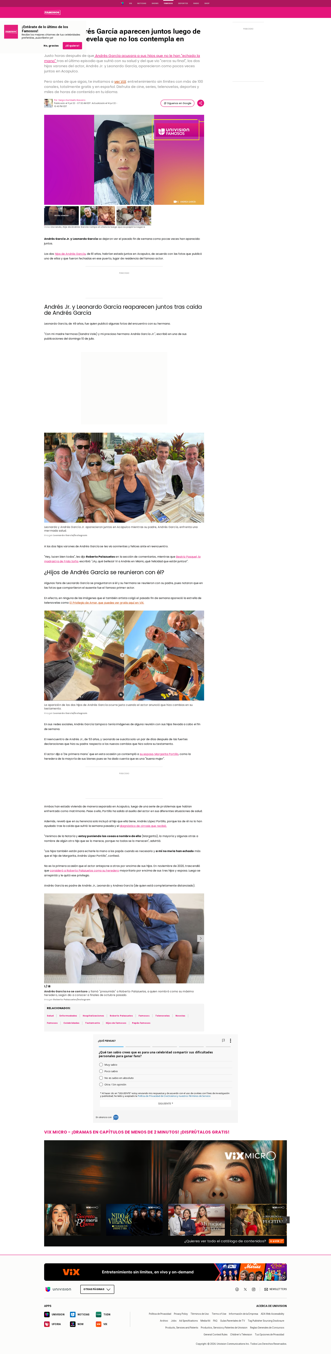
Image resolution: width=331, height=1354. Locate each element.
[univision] (52, 12)
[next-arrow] (200, 938)
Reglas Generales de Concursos (267, 1327)
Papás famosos (141, 1022)
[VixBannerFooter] (165, 1272)
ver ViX (120, 81)
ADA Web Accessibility (272, 1313)
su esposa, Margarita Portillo (159, 754)
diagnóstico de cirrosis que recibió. (143, 826)
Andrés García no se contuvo (66, 991)
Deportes (183, 3)
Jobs (173, 1320)
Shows (155, 3)
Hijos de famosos (116, 1022)
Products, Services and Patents (181, 1327)
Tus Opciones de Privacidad (269, 1334)
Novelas (180, 1015)
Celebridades (71, 1022)
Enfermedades (68, 1015)
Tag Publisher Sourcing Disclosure (266, 1320)
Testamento (92, 1022)
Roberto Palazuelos (121, 1015)
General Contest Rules (215, 1334)
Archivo (164, 1320)
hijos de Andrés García (70, 254)
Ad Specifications (188, 1320)
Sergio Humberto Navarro (71, 100)
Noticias (141, 3)
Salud (50, 1015)
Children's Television (241, 1334)
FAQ (215, 1320)
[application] (124, 160)
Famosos (168, 3)
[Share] (200, 103)
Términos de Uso (199, 1313)
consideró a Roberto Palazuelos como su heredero (84, 871)
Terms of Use (219, 1313)
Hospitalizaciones (93, 1015)
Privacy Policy (181, 1313)
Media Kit (205, 1320)
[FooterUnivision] (58, 1289)
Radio (196, 3)
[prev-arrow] (44, 938)
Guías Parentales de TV (232, 1320)
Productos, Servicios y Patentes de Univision (224, 1327)
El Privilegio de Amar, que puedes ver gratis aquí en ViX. (106, 603)
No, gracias (51, 45)
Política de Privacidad (160, 1313)
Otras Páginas (93, 1289)
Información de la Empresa (243, 1313)
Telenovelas (162, 1015)
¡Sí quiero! (72, 45)
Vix (130, 3)
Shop (206, 3)
